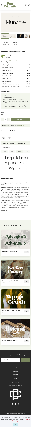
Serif (3, 253)
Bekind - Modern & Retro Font (10, 340)
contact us (21, 125)
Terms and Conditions (15, 385)
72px (26, 151)
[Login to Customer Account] (29, 5)
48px (19, 151)
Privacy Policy (15, 382)
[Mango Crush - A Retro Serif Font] (15, 299)
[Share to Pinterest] (12, 131)
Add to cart (20, 119)
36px (12, 151)
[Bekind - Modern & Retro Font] (15, 328)
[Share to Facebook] (8, 131)
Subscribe (26, 360)
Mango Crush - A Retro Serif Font (11, 310)
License (15, 371)
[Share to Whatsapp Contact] (14, 131)
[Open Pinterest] (19, 404)
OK (15, 424)
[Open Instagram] (15, 404)
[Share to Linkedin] (6, 131)
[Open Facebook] (12, 404)
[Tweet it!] (10, 131)
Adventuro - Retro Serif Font (9, 251)
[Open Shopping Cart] (26, 5)
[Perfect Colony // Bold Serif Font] (15, 269)
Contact (15, 374)
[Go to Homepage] (10, 8)
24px (4, 151)
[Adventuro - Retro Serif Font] (15, 239)
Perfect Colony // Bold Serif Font (10, 281)
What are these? (13, 60)
